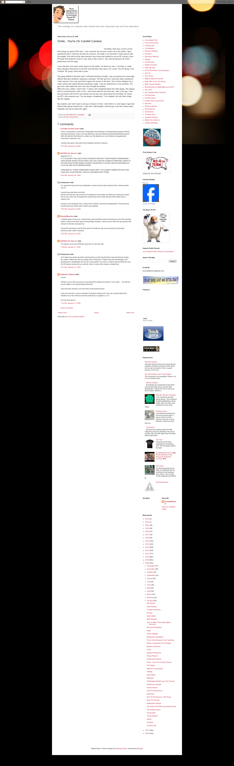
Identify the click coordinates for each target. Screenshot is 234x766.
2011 (147, 554)
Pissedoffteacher (66, 216)
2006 (147, 733)
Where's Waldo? (152, 383)
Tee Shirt (159, 440)
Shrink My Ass (150, 109)
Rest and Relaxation (154, 627)
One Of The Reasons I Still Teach (159, 697)
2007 (147, 730)
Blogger (140, 749)
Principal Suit (74, 117)
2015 (147, 541)
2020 (147, 525)
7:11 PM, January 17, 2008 (70, 303)
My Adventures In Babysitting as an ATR (159, 87)
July (148, 582)
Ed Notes (148, 54)
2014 (147, 544)
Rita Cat (145, 183)
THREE (149, 672)
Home (96, 313)
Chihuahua (150, 427)
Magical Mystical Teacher (154, 79)
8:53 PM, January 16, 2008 (71, 209)
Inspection (150, 694)
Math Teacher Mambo (153, 84)
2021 (147, 522)
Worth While (151, 616)
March (149, 594)
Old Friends (151, 603)
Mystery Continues (153, 646)
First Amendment (162, 482)
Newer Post (62, 313)
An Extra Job (151, 726)
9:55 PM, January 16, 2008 (71, 234)
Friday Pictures (152, 656)
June (149, 585)
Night (149, 631)
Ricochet (148, 104)
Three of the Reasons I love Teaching (160, 640)
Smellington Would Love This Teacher (161, 681)
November (151, 569)
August (150, 578)
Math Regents (152, 619)
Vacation (150, 722)
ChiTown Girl (149, 46)
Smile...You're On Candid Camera (159, 662)
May (149, 588)
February (150, 597)
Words (149, 719)
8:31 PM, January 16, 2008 (71, 146)
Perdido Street (150, 98)
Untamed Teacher (151, 117)
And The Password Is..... (155, 691)
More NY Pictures (153, 700)
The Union (160, 466)
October (150, 572)
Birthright (150, 678)
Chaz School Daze (152, 43)
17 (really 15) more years (69, 129)
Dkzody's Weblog (151, 51)
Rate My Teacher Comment (166, 395)
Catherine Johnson (67, 274)
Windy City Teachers (152, 120)
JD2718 (148, 73)
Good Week (151, 675)
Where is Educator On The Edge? (159, 643)
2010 (147, 557)
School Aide (151, 713)
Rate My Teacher (151, 362)
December (151, 566)
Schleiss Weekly (151, 106)
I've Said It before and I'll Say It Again (158, 374)
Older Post (130, 313)
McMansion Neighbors (155, 637)
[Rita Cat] (151, 201)
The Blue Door (150, 114)
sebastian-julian (121, 749)
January (150, 601)
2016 (147, 538)
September (151, 575)
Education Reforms (152, 57)
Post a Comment (67, 308)
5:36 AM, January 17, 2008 (70, 247)
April (149, 591)
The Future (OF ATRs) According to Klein (161, 706)
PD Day (149, 613)
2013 (147, 547)
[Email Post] (89, 114)
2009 (147, 560)
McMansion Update (154, 684)
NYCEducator (150, 95)
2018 (147, 531)
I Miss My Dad (150, 68)
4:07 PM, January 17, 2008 (71, 267)
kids (67, 117)
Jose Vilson (149, 76)
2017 (147, 535)
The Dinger (151, 665)
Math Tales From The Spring (155, 81)
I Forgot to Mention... (154, 610)
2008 (147, 563)
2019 (147, 528)
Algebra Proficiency (154, 653)
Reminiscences (161, 411)
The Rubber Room (153, 710)
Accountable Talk (151, 40)
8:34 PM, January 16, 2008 (71, 175)
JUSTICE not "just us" (68, 153)
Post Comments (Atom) (75, 317)
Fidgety (147, 59)
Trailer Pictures (152, 716)
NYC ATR (148, 90)
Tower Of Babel (152, 634)
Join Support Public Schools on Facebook (158, 252)
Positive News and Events (154, 101)
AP (64, 117)
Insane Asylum (152, 688)
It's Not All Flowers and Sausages (157, 70)
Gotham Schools (151, 65)
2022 (147, 519)
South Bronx (149, 112)
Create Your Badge (149, 204)
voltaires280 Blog (151, 123)
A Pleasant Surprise (154, 659)
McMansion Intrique (154, 703)
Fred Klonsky (149, 62)
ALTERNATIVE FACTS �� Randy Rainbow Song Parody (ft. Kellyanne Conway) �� (166, 456)
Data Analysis (152, 607)
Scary (149, 650)
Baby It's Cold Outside (155, 669)
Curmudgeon (150, 48)
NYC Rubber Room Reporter (155, 92)
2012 (147, 550)
